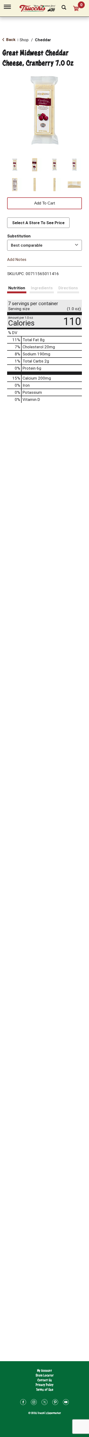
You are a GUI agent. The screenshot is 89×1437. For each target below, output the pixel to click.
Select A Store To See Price (38, 222)
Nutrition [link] (16, 288)
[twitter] (44, 1402)
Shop (23, 39)
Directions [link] (68, 288)
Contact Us (44, 1380)
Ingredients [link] (42, 288)
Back (10, 39)
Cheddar (43, 39)
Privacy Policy (44, 1384)
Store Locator (45, 1375)
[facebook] (23, 1402)
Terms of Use (44, 1389)
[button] (14, 164)
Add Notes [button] (16, 259)
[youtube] (66, 1402)
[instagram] (34, 1402)
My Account (44, 1370)
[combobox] (44, 245)
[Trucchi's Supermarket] (40, 7)
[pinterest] (55, 1402)
